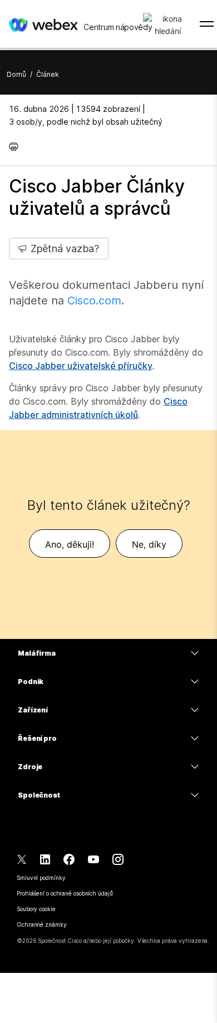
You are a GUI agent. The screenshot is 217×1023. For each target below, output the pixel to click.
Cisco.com (94, 300)
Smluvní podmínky (41, 877)
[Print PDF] (16, 146)
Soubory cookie (36, 909)
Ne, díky (149, 544)
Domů (16, 74)
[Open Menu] (206, 24)
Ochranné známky (42, 924)
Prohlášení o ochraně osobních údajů (65, 893)
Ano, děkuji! (69, 544)
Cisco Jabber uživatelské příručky (80, 365)
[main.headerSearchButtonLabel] (167, 21)
